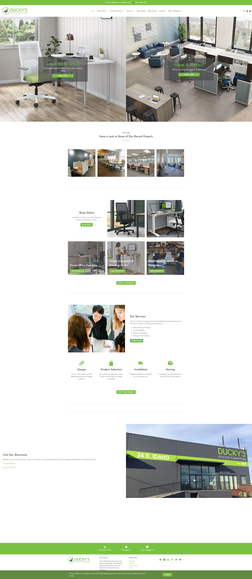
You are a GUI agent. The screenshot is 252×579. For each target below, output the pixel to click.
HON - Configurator (174, 11)
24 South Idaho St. (9, 463)
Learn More (189, 74)
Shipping (132, 561)
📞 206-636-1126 (139, 2)
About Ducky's (141, 11)
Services (129, 11)
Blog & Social (152, 11)
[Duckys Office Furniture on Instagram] (164, 560)
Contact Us (162, 11)
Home (93, 11)
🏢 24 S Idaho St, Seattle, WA (118, 2)
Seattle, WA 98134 (9, 467)
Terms (131, 568)
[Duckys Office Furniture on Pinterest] (172, 560)
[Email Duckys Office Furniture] (160, 560)
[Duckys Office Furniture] (15, 11)
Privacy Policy (133, 565)
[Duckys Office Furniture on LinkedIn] (168, 560)
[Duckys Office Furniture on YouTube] (180, 560)
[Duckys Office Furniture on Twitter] (176, 560)
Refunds (131, 563)
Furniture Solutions (116, 11)
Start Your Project (126, 392)
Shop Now (63, 76)
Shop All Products (126, 283)
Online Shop (101, 11)
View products (78, 271)
